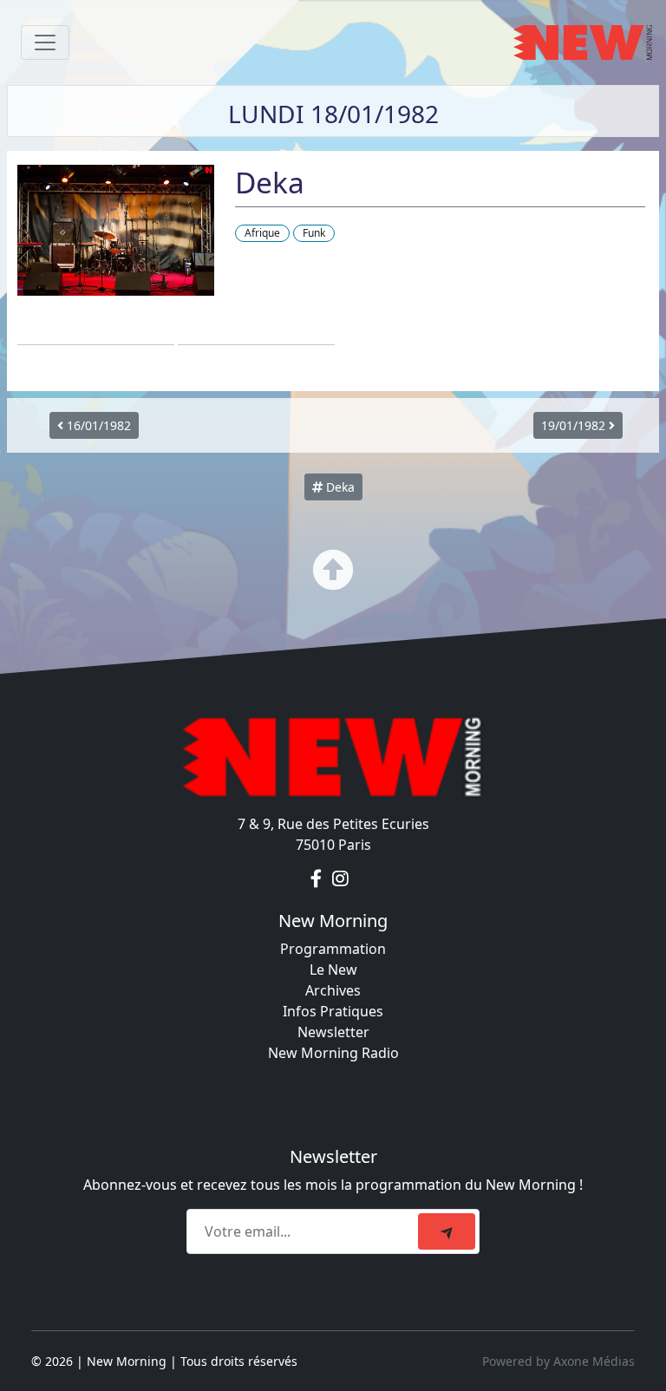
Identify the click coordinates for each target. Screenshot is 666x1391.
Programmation (333, 948)
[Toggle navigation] (45, 42)
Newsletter (333, 1032)
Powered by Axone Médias (558, 1361)
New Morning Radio (333, 1052)
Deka (339, 487)
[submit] (446, 1231)
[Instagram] (340, 879)
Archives (333, 990)
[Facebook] (317, 879)
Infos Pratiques (333, 1011)
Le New (333, 969)
